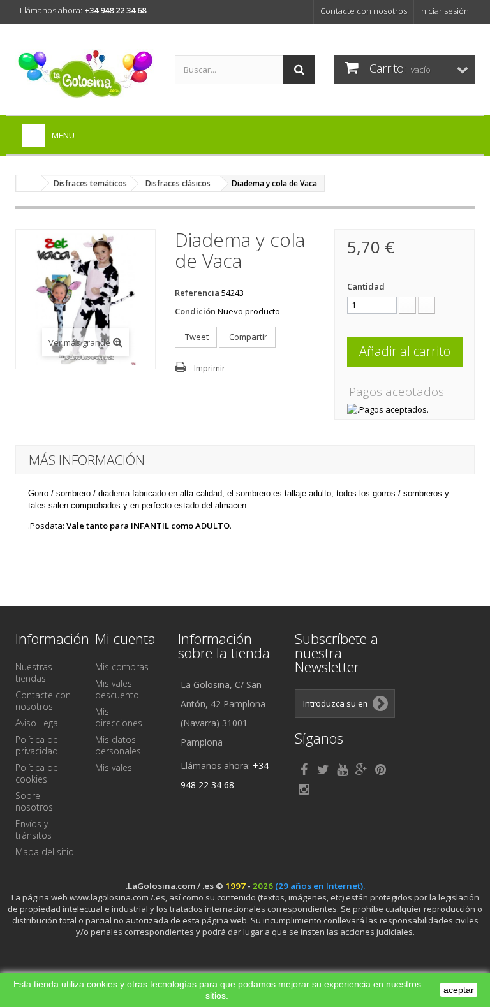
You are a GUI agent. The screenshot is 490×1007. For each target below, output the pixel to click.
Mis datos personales (118, 745)
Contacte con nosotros (363, 11)
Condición (195, 311)
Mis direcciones (118, 717)
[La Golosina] (85, 74)
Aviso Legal (37, 723)
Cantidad (366, 286)
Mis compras (122, 667)
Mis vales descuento (117, 689)
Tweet (196, 336)
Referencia (197, 292)
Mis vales (113, 767)
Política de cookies (36, 773)
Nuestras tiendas (33, 672)
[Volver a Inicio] (29, 183)
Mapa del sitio (44, 852)
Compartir (247, 336)
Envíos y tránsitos (33, 829)
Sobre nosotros (34, 801)
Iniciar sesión (444, 11)
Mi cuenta (125, 638)
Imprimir (209, 368)
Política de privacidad (36, 745)
